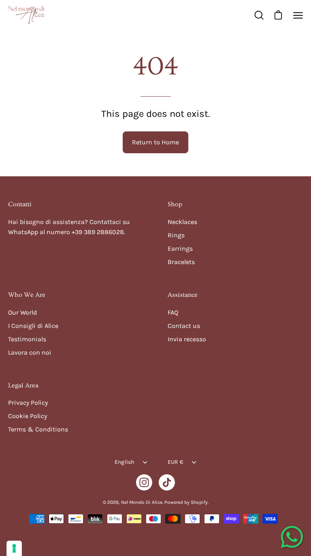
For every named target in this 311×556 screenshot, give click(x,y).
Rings (176, 235)
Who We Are (26, 294)
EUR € (175, 462)
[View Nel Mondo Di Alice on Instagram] (144, 482)
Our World (22, 312)
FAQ (173, 312)
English (124, 462)
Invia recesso (187, 339)
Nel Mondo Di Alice (141, 502)
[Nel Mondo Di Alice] (26, 15)
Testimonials (27, 339)
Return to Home (155, 142)
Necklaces (182, 222)
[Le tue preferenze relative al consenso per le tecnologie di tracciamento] (14, 548)
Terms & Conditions (38, 429)
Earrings (180, 248)
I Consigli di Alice (33, 326)
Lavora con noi (29, 352)
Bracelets (181, 262)
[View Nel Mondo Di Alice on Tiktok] (167, 482)
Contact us (184, 326)
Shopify (199, 502)
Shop (175, 204)
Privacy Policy (28, 402)
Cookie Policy (27, 416)
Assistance (183, 294)
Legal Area (23, 385)
